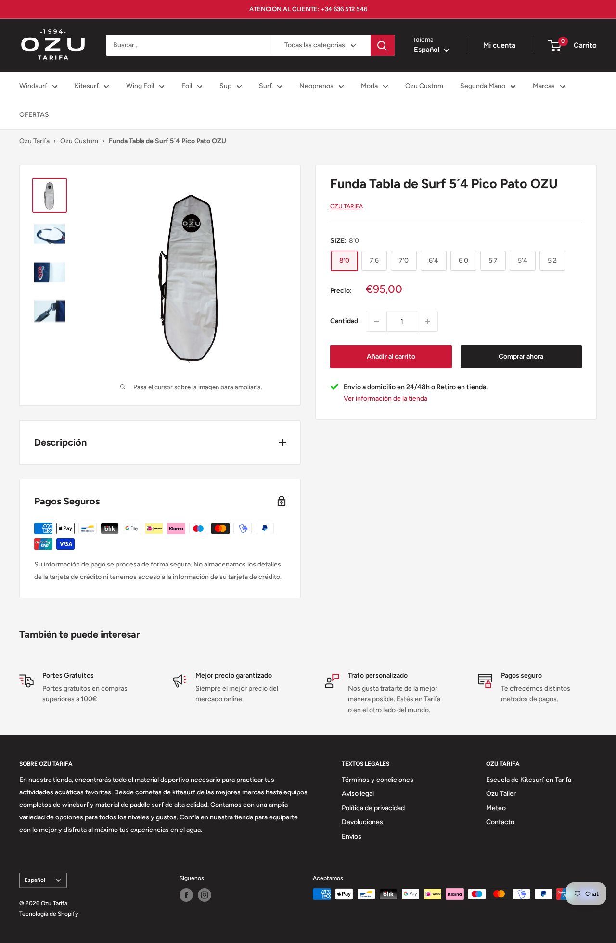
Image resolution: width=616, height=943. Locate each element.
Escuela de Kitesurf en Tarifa (528, 780)
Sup (225, 86)
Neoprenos (316, 86)
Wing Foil (140, 86)
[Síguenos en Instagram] (204, 895)
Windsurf (33, 86)
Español (35, 880)
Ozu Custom (424, 86)
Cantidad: (345, 321)
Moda (369, 86)
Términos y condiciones (377, 780)
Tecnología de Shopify (48, 913)
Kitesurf (87, 86)
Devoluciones (362, 822)
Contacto (500, 822)
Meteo (496, 808)
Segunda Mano (482, 86)
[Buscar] (383, 45)
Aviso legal (358, 794)
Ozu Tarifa (34, 141)
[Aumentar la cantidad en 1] (427, 321)
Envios (351, 836)
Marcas (544, 86)
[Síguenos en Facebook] (186, 895)
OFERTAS (34, 115)
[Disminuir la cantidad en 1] (376, 321)
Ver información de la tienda (385, 399)
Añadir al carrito (391, 356)
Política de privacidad (373, 808)
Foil (186, 86)
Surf (265, 86)
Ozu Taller (501, 794)
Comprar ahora (521, 356)
